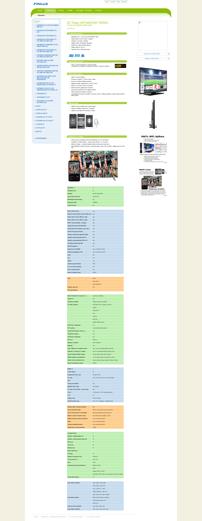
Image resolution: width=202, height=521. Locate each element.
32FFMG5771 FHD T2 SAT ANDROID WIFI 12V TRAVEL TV (47, 89)
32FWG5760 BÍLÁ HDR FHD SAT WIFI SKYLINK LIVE (47, 66)
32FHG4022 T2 (42, 93)
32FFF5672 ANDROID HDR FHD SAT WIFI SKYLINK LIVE (47, 71)
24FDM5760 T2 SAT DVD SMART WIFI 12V (48, 26)
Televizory (41, 15)
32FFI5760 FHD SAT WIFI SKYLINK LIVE (45, 61)
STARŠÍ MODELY (41, 138)
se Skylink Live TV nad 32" (44, 120)
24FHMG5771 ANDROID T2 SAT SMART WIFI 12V (47, 45)
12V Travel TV (40, 128)
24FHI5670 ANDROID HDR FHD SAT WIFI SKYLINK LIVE (47, 56)
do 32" (38, 21)
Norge (118, 1)
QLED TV (39, 131)
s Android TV (40, 124)
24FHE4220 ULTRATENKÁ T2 (46, 36)
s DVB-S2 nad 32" (42, 113)
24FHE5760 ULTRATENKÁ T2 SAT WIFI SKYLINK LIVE (46, 40)
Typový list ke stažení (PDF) (152, 53)
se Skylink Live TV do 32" (44, 117)
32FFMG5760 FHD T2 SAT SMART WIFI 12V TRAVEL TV (46, 84)
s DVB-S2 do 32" (41, 110)
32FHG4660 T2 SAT (43, 97)
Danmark (124, 1)
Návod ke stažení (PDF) (152, 58)
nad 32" (38, 106)
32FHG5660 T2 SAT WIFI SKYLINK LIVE (45, 101)
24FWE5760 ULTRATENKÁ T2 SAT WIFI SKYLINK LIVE (47, 50)
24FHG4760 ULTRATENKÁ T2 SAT (46, 31)
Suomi (107, 1)
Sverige (112, 1)
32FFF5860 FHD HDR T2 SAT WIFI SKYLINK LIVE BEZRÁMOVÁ (46, 77)
